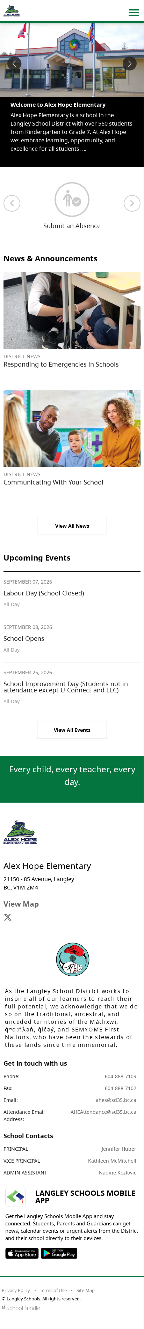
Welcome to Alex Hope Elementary (58, 104)
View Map (21, 904)
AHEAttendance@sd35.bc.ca (103, 1112)
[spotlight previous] (14, 63)
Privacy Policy (16, 1290)
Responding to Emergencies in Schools (61, 364)
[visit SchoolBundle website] (70, 1308)
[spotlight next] (130, 63)
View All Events (72, 730)
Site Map (86, 1290)
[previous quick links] (11, 203)
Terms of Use (53, 1290)
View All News (72, 526)
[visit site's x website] (7, 917)
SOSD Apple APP (22, 1253)
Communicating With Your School (53, 482)
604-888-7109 (120, 1076)
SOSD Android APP (59, 1253)
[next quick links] (132, 203)
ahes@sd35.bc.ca (116, 1100)
